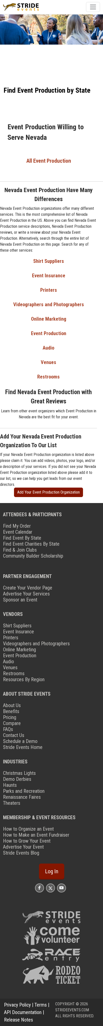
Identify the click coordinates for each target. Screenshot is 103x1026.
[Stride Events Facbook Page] (39, 887)
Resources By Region (23, 679)
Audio (48, 348)
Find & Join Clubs (20, 550)
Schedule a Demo (20, 741)
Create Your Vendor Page (27, 588)
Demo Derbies (17, 779)
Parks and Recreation (23, 791)
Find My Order (17, 526)
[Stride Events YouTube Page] (61, 887)
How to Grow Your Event (26, 841)
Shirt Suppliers (48, 261)
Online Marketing (48, 319)
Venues (48, 362)
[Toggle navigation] (93, 7)
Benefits (11, 711)
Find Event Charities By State (31, 544)
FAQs (8, 729)
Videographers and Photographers (48, 304)
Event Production (48, 333)
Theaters (11, 803)
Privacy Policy (17, 1005)
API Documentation (23, 1012)
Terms (40, 1005)
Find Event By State (22, 538)
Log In (51, 871)
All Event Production (48, 161)
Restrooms (48, 377)
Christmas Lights (19, 773)
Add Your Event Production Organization (48, 492)
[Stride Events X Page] (50, 887)
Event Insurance (48, 276)
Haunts (10, 785)
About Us (12, 705)
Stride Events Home (22, 747)
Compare (12, 723)
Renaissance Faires (22, 797)
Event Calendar (17, 532)
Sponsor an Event (20, 600)
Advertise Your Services (26, 594)
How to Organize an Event (28, 829)
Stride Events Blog (21, 853)
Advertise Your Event (23, 847)
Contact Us (13, 735)
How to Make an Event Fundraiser (36, 835)
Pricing (9, 717)
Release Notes (18, 1020)
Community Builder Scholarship (33, 556)
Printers (48, 290)
